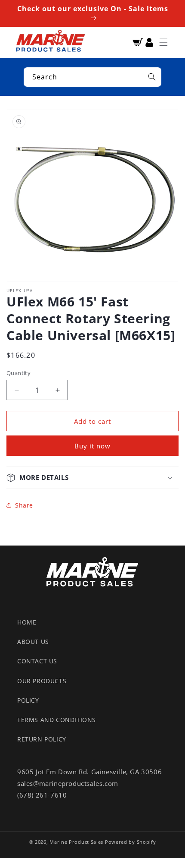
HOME (26, 622)
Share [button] (24, 505)
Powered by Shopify (130, 842)
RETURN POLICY (41, 739)
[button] (163, 42)
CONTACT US (37, 661)
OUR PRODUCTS (41, 681)
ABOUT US (33, 641)
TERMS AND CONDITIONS (56, 720)
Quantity (18, 373)
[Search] (151, 76)
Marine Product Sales (76, 842)
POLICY (28, 700)
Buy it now (92, 446)
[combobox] (92, 77)
